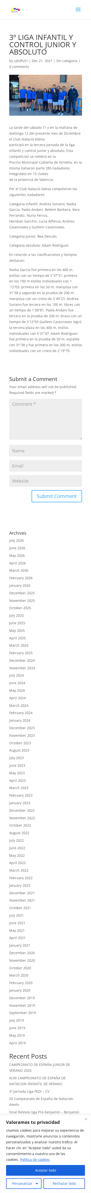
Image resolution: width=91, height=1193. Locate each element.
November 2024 (22, 668)
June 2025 (17, 623)
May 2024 (17, 690)
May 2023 (17, 773)
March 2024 (18, 705)
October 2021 (20, 907)
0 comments (19, 66)
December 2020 (22, 953)
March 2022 (18, 870)
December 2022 (22, 810)
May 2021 (17, 930)
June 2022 (17, 848)
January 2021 (19, 945)
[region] (45, 1154)
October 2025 (20, 608)
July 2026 (16, 540)
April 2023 (17, 780)
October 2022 (20, 825)
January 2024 (19, 720)
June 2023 (17, 765)
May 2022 (17, 855)
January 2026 (19, 585)
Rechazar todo (64, 1183)
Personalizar (22, 1183)
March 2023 (18, 787)
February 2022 (21, 878)
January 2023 (19, 803)
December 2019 (22, 998)
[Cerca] (86, 1119)
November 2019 (22, 1005)
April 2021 (17, 937)
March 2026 (18, 570)
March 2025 (18, 645)
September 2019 (22, 1012)
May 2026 (17, 555)
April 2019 (17, 1043)
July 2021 (16, 915)
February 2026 (21, 578)
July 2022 (16, 840)
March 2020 (18, 975)
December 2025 (22, 593)
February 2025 (21, 653)
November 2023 (22, 735)
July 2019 (16, 1020)
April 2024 (17, 698)
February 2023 (21, 795)
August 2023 (19, 750)
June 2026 (17, 548)
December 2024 (22, 660)
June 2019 (17, 1027)
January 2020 (19, 990)
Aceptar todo (45, 1170)
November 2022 (22, 818)
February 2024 (21, 712)
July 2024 (16, 675)
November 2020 (22, 960)
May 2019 (17, 1035)
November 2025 (22, 600)
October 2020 (20, 968)
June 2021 (17, 923)
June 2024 (17, 682)
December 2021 (22, 893)
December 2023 (22, 728)
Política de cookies (35, 1159)
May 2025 (17, 630)
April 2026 (17, 563)
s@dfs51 (21, 60)
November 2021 (22, 900)
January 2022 (19, 885)
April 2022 (17, 862)
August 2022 (19, 832)
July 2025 (16, 615)
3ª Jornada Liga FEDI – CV (29, 1091)
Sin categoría (66, 60)
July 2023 (16, 757)
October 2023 (20, 743)
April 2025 (17, 638)
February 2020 (21, 982)
